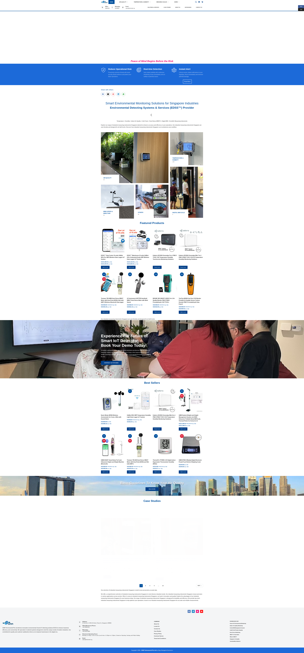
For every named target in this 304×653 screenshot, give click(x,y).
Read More (107, 567)
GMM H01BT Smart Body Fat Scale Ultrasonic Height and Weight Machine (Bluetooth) (112, 459)
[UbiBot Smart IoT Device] (152, 114)
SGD (300, 6)
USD (300, 9)
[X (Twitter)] (108, 94)
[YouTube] (201, 611)
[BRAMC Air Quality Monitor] (172, 113)
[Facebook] (103, 94)
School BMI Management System (237, 628)
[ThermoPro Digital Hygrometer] (111, 113)
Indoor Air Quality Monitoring (236, 625)
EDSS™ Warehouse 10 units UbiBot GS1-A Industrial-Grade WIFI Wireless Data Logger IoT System (138, 254)
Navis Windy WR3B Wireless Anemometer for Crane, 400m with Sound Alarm (111, 414)
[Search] (196, 2)
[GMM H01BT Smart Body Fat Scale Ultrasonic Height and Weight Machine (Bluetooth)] (113, 442)
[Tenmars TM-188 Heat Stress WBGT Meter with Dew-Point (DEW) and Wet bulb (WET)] (139, 442)
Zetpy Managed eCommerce (165, 650)
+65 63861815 (86, 627)
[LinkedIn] (118, 94)
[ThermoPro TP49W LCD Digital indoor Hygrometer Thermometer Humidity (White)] (165, 442)
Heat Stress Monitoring (235, 632)
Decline (15, 647)
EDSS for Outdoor (108, 505)
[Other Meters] (152, 198)
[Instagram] (197, 611)
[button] (1, 35)
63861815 (107, 8)
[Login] (199, 2)
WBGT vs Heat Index (234, 634)
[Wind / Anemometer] (117, 199)
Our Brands (188, 7)
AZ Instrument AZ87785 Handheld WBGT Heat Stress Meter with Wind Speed (137, 297)
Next (199, 583)
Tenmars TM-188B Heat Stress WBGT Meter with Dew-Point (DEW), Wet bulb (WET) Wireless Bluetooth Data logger (112, 297)
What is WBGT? (233, 636)
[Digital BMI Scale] (186, 189)
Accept (7, 647)
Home (111, 2)
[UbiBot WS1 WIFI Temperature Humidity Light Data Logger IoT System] (139, 398)
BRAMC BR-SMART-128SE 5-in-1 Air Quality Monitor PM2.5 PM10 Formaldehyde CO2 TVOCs (164, 297)
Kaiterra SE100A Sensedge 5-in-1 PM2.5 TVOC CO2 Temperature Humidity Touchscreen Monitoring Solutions (165, 254)
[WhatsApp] (123, 94)
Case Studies (167, 7)
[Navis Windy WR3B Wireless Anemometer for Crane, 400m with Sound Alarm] (113, 398)
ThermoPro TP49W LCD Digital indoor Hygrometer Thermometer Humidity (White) (164, 459)
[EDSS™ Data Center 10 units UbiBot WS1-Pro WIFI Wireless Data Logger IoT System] (113, 238)
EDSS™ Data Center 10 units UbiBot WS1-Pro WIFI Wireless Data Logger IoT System (113, 254)
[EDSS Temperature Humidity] (186, 146)
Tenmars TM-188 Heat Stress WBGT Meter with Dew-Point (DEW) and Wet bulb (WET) (138, 459)
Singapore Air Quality (234, 639)
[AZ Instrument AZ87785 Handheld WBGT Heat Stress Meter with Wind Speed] (139, 281)
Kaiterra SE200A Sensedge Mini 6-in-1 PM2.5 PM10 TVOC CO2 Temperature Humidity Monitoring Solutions (164, 414)
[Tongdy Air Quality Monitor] (131, 114)
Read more (157, 264)
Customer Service (158, 636)
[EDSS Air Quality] (134, 155)
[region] (152, 35)
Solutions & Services (153, 7)
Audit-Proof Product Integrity (236, 630)
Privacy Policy (158, 633)
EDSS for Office (160, 505)
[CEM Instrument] (192, 114)
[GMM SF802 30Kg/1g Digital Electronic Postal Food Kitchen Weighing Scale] (191, 442)
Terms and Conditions (160, 638)
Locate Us (156, 626)
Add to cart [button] (105, 264)
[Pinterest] (113, 94)
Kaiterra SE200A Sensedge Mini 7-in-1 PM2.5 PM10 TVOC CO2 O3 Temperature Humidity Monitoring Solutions (191, 254)
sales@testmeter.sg (130, 8)
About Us (177, 7)
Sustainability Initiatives (235, 641)
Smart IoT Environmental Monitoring (238, 623)
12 (163, 583)
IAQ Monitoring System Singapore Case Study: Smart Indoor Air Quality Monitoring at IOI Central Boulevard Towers (176, 550)
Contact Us (199, 7)
